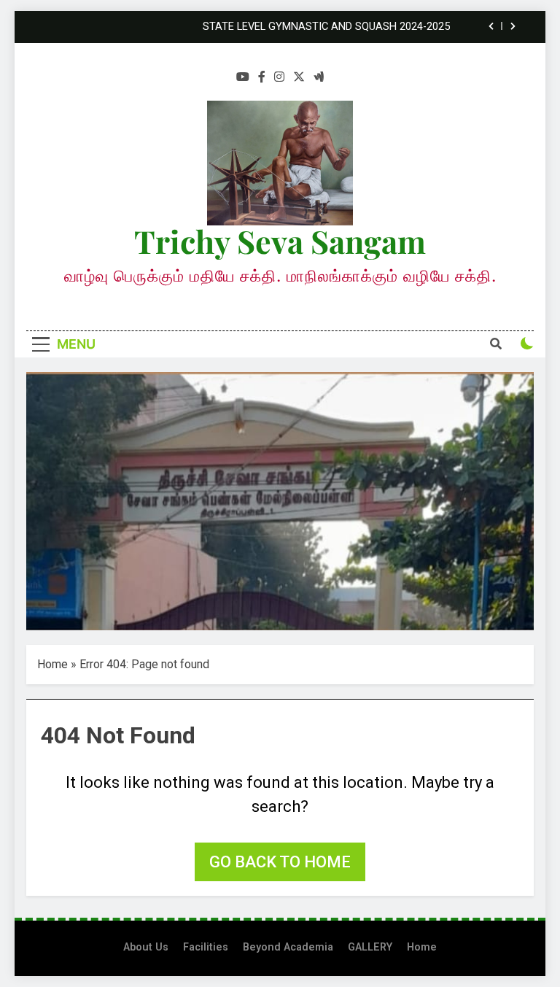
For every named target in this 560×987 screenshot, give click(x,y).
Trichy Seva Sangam (280, 241)
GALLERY (370, 947)
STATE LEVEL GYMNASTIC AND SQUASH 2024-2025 (326, 27)
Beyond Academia (288, 947)
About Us (145, 947)
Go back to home (280, 862)
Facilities (205, 947)
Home (52, 664)
